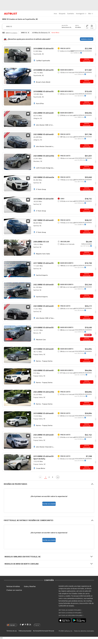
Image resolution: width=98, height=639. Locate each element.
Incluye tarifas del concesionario (83, 72)
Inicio (55, 13)
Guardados (70, 13)
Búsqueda (62, 13)
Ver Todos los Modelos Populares (70, 613)
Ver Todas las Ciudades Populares (70, 610)
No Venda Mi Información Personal (43, 631)
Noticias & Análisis (13, 586)
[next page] (57, 477)
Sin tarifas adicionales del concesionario (81, 50)
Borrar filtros (55, 33)
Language (12, 625)
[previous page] (40, 477)
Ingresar (37, 625)
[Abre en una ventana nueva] (65, 620)
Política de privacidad (25, 631)
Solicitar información (86, 60)
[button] (87, 26)
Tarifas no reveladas (86, 244)
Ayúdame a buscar (86, 39)
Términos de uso (11, 631)
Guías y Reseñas (30, 586)
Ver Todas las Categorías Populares (71, 615)
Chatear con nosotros (14, 590)
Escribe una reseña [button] (49, 504)
